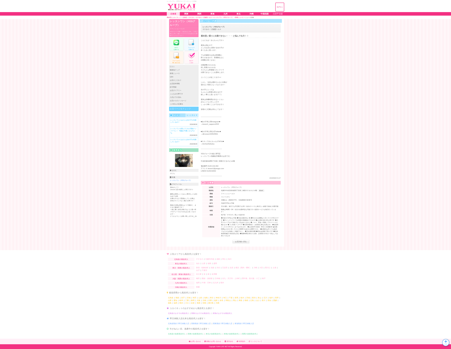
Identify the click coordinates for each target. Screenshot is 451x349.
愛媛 (275, 300)
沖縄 (217, 303)
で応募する (176, 48)
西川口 (267, 268)
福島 (209, 263)
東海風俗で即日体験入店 (244, 323)
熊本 (222, 283)
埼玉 (225, 298)
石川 (265, 298)
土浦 (274, 268)
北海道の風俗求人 (181, 259)
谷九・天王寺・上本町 (231, 278)
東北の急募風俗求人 (214, 334)
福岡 (198, 283)
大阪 (198, 300)
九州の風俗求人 (181, 283)
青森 (177, 298)
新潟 (254, 298)
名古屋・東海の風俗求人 (181, 274)
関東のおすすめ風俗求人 (201, 313)
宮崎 (204, 303)
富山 (259, 298)
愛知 (175, 300)
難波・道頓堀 (207, 278)
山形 (203, 263)
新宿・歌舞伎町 (202, 268)
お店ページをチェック (180, 109)
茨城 (248, 298)
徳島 (169, 303)
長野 (277, 298)
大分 (187, 303)
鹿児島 (211, 303)
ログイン (280, 7)
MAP (261, 190)
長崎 (198, 303)
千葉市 (204, 270)
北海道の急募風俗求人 (177, 334)
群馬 (236, 298)
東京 (212, 298)
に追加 (191, 61)
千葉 (231, 298)
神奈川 (218, 298)
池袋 (212, 268)
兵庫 (210, 300)
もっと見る (191, 115)
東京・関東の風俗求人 (181, 268)
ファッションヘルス (177, 29)
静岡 (192, 300)
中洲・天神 (206, 283)
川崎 (255, 268)
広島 (252, 300)
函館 (218, 259)
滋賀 (216, 300)
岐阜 (181, 300)
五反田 (224, 268)
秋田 (194, 298)
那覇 (198, 287)
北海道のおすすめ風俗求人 (178, 313)
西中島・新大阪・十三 (251, 278)
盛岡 (215, 263)
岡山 (235, 300)
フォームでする (191, 48)
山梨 (169, 300)
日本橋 (217, 278)
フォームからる (176, 61)
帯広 (224, 259)
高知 (269, 300)
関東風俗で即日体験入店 (201, 323)
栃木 (242, 298)
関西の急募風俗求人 (250, 334)
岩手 (183, 298)
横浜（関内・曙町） (243, 268)
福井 (271, 298)
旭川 (229, 259)
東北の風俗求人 (181, 264)
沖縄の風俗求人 (181, 287)
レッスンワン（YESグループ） (182, 23)
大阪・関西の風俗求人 (181, 279)
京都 (204, 300)
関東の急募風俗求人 (196, 334)
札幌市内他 (209, 259)
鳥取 (240, 300)
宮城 (189, 298)
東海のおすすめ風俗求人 (222, 313)
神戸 (263, 278)
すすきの (199, 259)
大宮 (261, 268)
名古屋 (198, 274)
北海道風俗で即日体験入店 (178, 323)
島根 (246, 300)
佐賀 (192, 303)
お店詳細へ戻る (241, 242)
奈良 (221, 300)
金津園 (214, 274)
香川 (263, 300)
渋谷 (218, 268)
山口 (258, 300)
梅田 (198, 278)
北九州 (215, 283)
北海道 (170, 298)
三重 (187, 300)
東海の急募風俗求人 (232, 334)
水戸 (198, 270)
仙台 (198, 263)
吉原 (231, 268)
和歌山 (228, 300)
